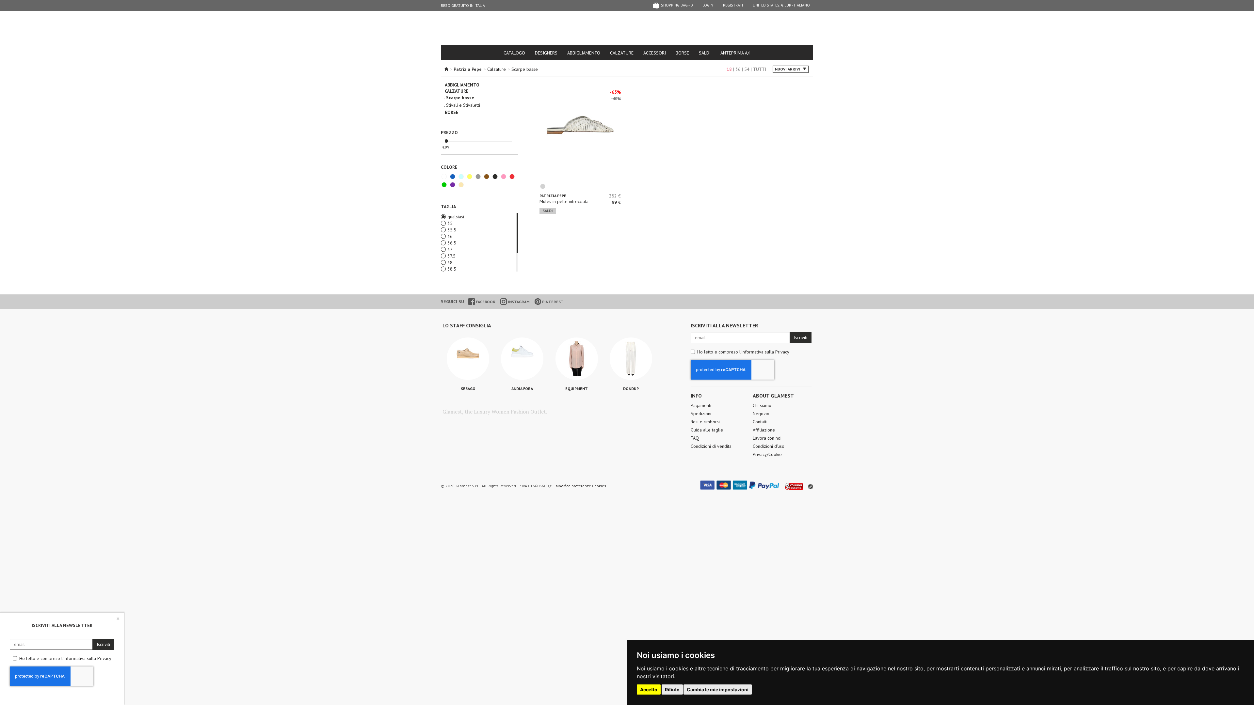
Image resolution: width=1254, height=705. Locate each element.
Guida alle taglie (707, 430)
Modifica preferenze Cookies (581, 485)
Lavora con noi (767, 438)
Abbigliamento (583, 53)
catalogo (514, 53)
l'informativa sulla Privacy (764, 352)
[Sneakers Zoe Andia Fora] (522, 358)
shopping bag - (676, 5)
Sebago (468, 388)
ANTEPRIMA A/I (735, 53)
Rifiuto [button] (672, 689)
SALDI (705, 53)
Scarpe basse (524, 69)
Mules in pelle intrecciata (563, 201)
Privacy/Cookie (767, 454)
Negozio (761, 413)
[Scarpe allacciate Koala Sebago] (468, 358)
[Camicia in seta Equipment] (576, 358)
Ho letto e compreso (743, 352)
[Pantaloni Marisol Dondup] (631, 358)
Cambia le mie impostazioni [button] (717, 689)
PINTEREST (552, 301)
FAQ (695, 438)
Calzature (622, 53)
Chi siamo (762, 405)
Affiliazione (764, 430)
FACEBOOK (485, 301)
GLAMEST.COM (627, 28)
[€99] (446, 141)
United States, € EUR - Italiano (781, 5)
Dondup (631, 388)
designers (546, 53)
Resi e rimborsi (705, 422)
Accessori (654, 53)
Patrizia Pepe (552, 195)
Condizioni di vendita (711, 446)
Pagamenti (701, 405)
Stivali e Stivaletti (463, 105)
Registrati (733, 5)
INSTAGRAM (518, 301)
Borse (682, 53)
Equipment (576, 388)
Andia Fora (522, 388)
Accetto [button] (648, 689)
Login (707, 5)
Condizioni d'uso (768, 446)
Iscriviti (800, 337)
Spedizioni (701, 413)
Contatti (760, 422)
